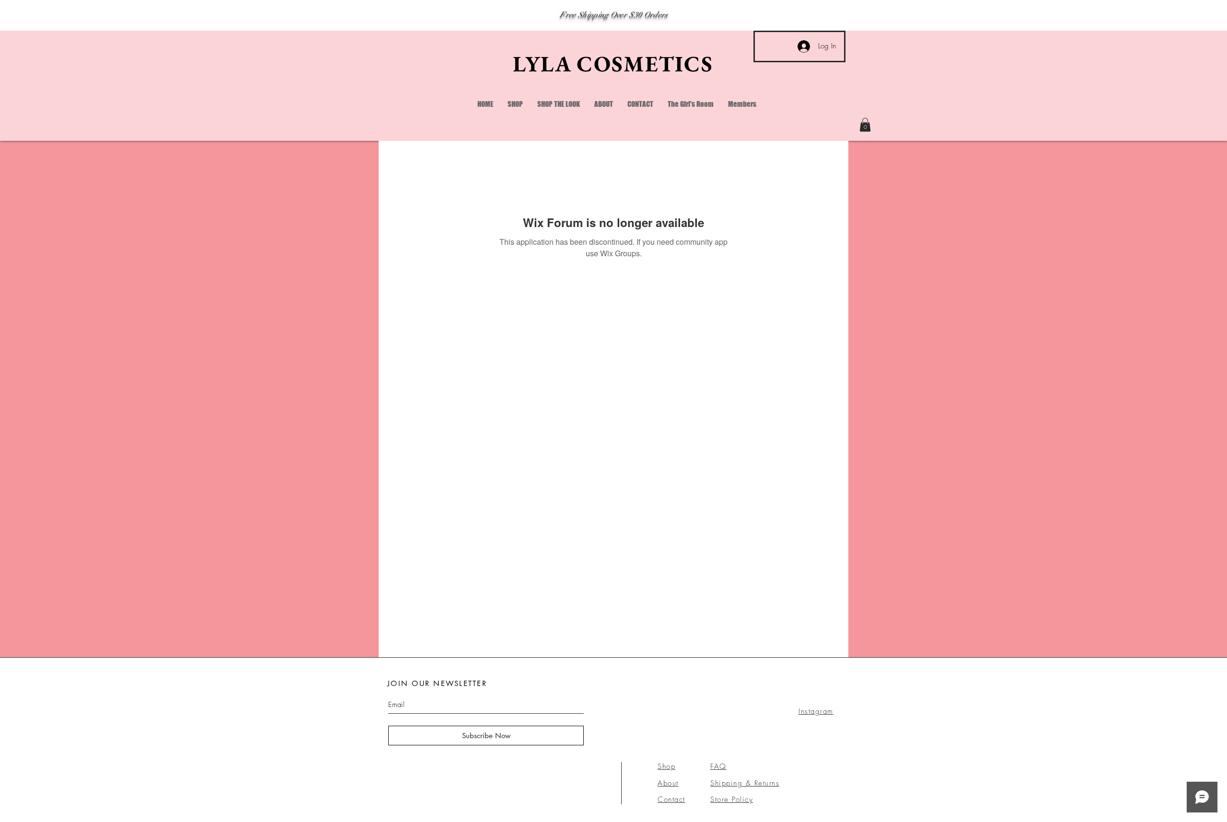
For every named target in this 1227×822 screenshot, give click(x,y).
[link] (865, 125)
